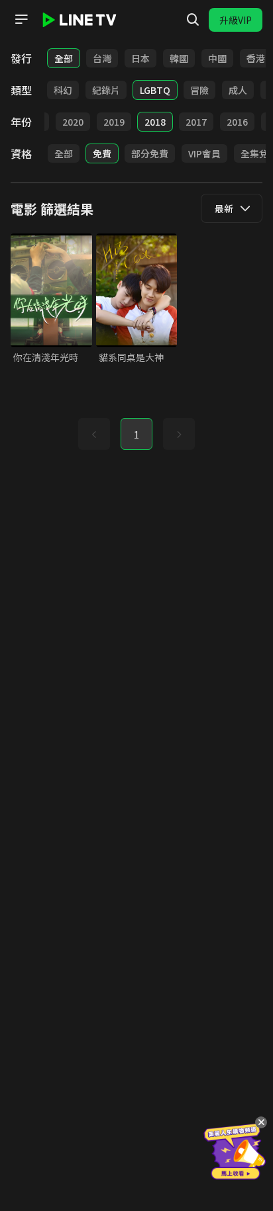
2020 (72, 121)
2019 (114, 121)
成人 (238, 90)
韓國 (179, 58)
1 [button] (136, 434)
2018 (155, 121)
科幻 (63, 90)
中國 (217, 58)
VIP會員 (204, 153)
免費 (102, 153)
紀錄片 (106, 90)
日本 (140, 58)
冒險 (199, 90)
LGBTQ (155, 90)
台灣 (102, 58)
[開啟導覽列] (21, 19)
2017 (196, 121)
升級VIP (235, 19)
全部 (63, 58)
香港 (255, 58)
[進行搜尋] (193, 20)
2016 (237, 121)
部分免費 (149, 153)
